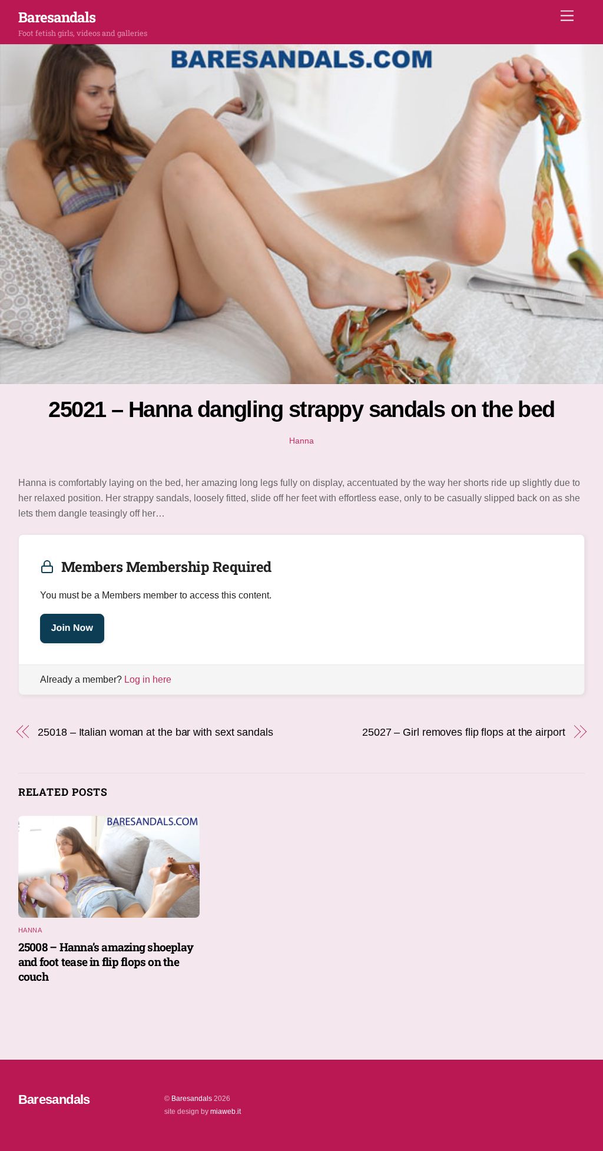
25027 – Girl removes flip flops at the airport (463, 732)
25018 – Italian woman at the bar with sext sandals (155, 732)
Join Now (72, 628)
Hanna (301, 440)
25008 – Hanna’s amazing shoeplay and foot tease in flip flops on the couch (105, 962)
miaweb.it (225, 1111)
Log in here (147, 679)
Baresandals (191, 1098)
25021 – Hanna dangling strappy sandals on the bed (301, 409)
